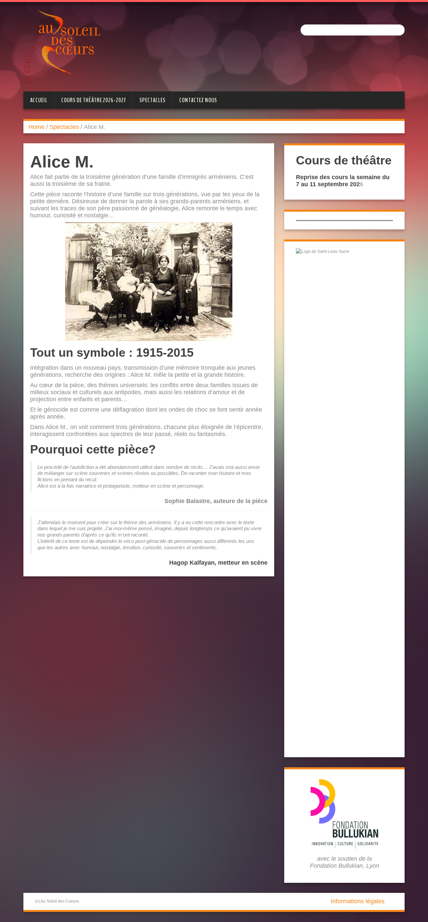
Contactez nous (198, 100)
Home (36, 127)
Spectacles (152, 100)
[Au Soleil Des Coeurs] (62, 46)
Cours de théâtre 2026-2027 (93, 100)
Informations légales (358, 901)
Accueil (38, 100)
